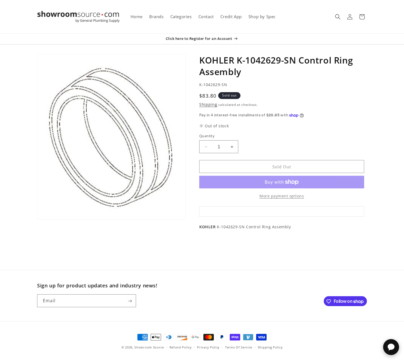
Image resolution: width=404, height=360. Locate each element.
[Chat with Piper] (391, 347)
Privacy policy (208, 347)
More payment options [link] (281, 196)
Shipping (208, 104)
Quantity (207, 135)
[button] (338, 17)
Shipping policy (270, 347)
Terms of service (238, 347)
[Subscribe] (130, 301)
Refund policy (181, 347)
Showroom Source (149, 347)
